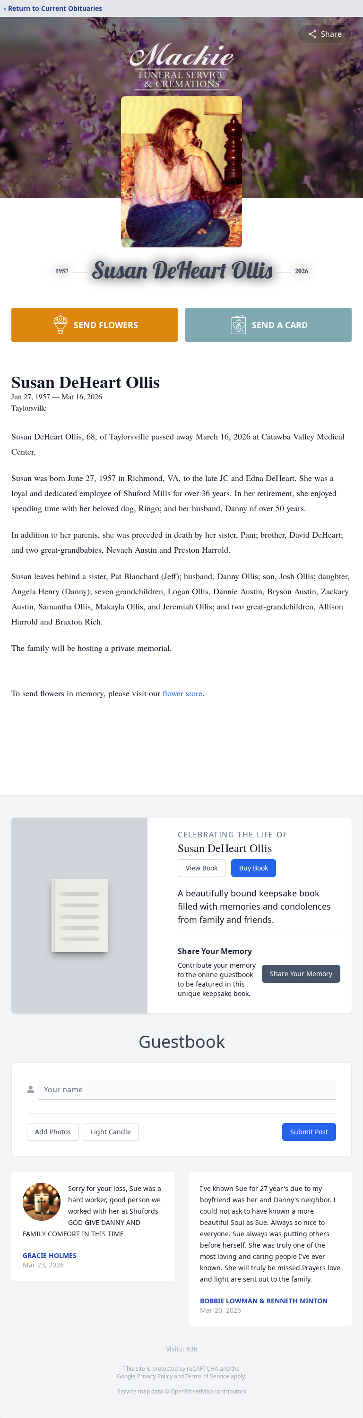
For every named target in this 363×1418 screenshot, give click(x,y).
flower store (182, 693)
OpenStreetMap (192, 1391)
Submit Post (309, 1131)
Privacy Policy (155, 1376)
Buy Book (253, 867)
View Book (201, 867)
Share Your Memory (301, 973)
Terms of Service (207, 1376)
